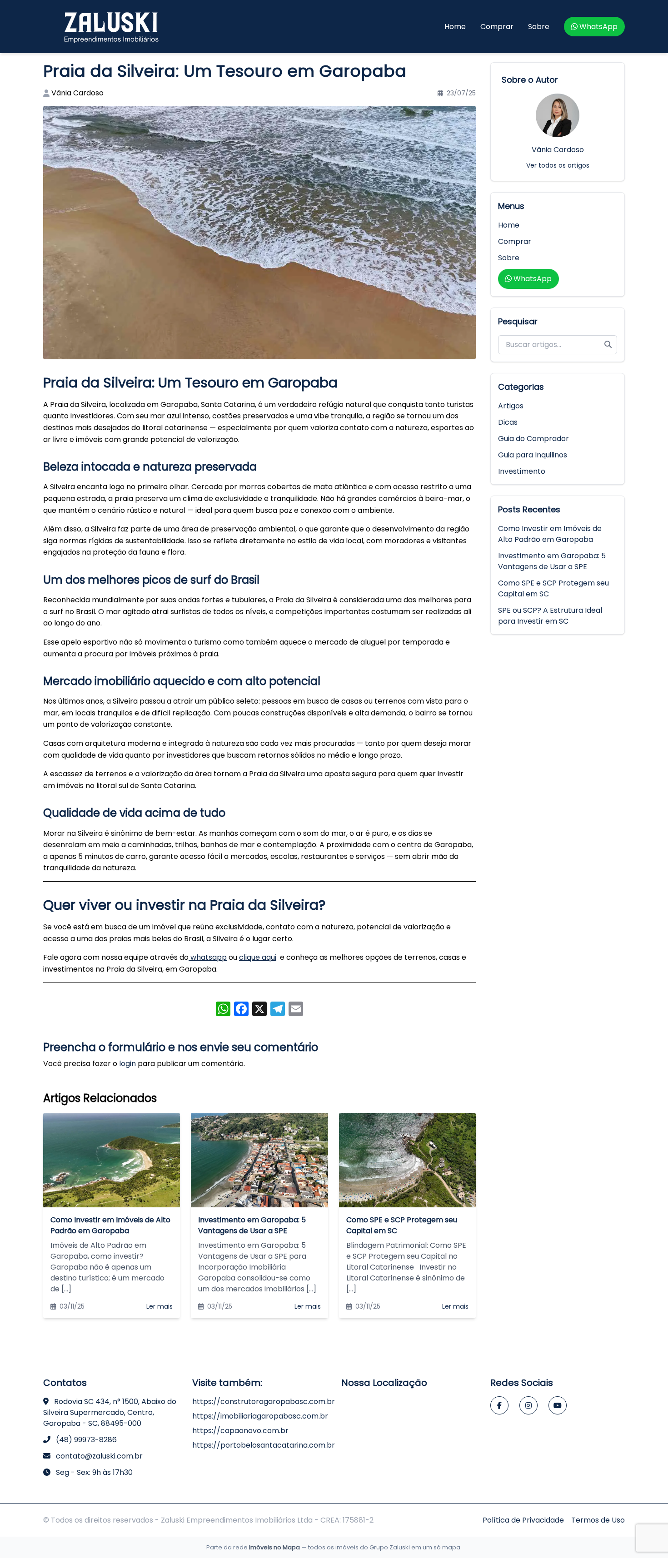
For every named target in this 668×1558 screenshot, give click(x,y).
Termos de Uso (598, 1520)
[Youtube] (557, 1405)
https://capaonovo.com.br (240, 1430)
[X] (259, 1010)
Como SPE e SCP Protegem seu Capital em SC (553, 588)
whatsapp (208, 957)
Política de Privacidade (523, 1520)
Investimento (521, 471)
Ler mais (159, 1306)
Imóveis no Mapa (274, 1547)
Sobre (538, 26)
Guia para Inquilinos (532, 455)
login (127, 1063)
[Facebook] (499, 1405)
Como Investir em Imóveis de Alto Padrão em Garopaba (550, 534)
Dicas (508, 422)
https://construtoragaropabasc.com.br (263, 1401)
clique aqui (257, 957)
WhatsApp (598, 26)
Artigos (510, 406)
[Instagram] (528, 1405)
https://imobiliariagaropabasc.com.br (260, 1416)
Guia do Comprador (533, 438)
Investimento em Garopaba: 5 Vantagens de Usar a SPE (552, 561)
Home (455, 26)
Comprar (496, 26)
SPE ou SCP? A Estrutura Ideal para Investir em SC (550, 615)
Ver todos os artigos (557, 165)
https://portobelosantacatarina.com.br (263, 1445)
